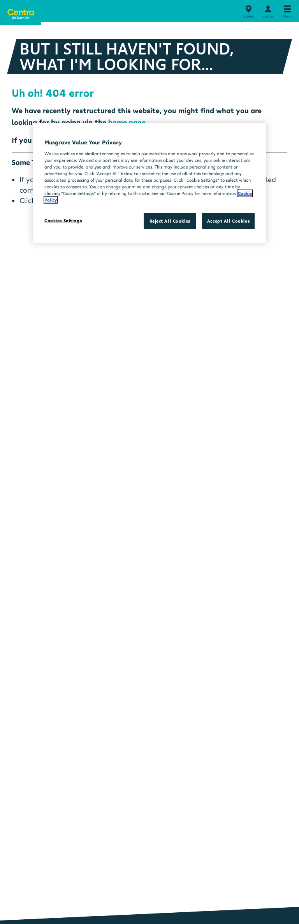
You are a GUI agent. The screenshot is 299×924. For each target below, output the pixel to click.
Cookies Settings (63, 220)
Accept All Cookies (228, 221)
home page (127, 122)
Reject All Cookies (170, 221)
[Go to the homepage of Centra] (20, 12)
